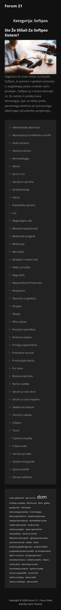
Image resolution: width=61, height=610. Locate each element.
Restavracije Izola (22, 376)
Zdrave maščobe (22, 477)
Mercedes (18, 251)
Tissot (15, 430)
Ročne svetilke (20, 384)
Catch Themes (34, 604)
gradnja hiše (14, 507)
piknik (35, 542)
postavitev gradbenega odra (20, 547)
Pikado (16, 314)
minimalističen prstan (38, 521)
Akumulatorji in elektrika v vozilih (31, 135)
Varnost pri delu (21, 454)
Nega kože (18, 275)
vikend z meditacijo (17, 582)
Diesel (16, 166)
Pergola (16, 306)
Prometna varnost (23, 352)
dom (42, 497)
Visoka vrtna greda (23, 461)
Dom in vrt (18, 174)
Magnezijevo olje (22, 220)
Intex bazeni (26, 507)
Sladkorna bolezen (23, 407)
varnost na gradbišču (18, 573)
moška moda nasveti (17, 525)
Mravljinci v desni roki (25, 259)
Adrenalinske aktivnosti (26, 127)
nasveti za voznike (29, 534)
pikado (29, 542)
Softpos (16, 422)
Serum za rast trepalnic (26, 399)
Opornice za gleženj (24, 298)
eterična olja (32, 503)
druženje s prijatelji (17, 503)
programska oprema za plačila (21, 551)
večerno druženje (16, 577)
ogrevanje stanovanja (39, 538)
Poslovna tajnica (22, 337)
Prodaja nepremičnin (24, 345)
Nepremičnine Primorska (27, 283)
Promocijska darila (23, 360)
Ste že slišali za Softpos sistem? (26, 33)
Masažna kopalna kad (25, 228)
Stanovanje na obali (30, 564)
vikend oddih (30, 577)
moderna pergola (16, 529)
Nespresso (18, 290)
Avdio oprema (20, 143)
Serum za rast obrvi (24, 391)
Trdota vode (19, 446)
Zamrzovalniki (20, 469)
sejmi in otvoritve (16, 555)
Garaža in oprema (23, 182)
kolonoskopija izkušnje (18, 512)
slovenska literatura (17, 560)
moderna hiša (33, 525)
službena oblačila (34, 560)
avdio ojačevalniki (16, 498)
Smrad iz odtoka (22, 415)
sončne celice (14, 564)
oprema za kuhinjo (17, 542)
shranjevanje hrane (33, 555)
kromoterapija (35, 512)
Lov (14, 213)
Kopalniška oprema (23, 205)
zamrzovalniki (32, 582)
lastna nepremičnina (17, 516)
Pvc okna (17, 368)
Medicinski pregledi (23, 236)
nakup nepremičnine (33, 529)
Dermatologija (20, 158)
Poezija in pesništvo (24, 329)
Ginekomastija (20, 189)
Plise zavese (19, 321)
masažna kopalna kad (36, 516)
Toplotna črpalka (22, 438)
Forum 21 (13, 5)
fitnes (40, 503)
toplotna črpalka (36, 569)
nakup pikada (14, 534)
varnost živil (33, 573)
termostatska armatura (18, 569)
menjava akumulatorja (18, 521)
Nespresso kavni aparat (18, 538)
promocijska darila (43, 551)
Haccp (16, 197)
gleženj (47, 503)
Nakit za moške (21, 267)
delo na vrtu (30, 498)
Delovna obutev (21, 150)
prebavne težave (40, 547)
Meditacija (18, 244)
